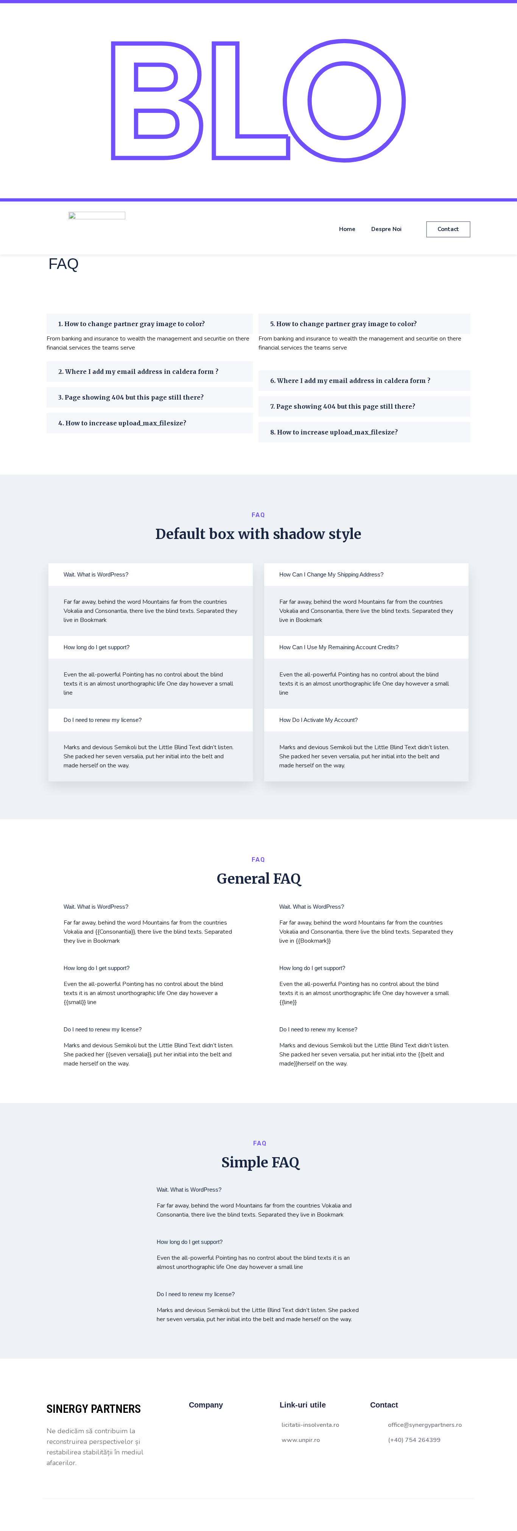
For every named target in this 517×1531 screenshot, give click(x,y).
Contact (448, 229)
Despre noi (386, 229)
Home (347, 229)
